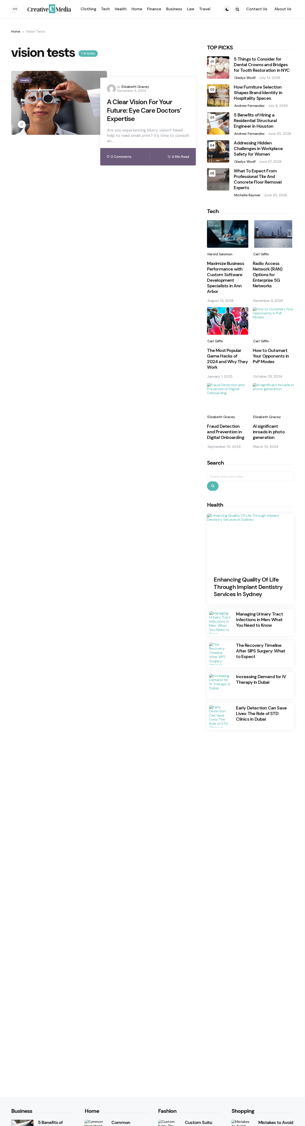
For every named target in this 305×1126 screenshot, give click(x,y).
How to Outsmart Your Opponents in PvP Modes (271, 356)
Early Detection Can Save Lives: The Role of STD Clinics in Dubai (261, 713)
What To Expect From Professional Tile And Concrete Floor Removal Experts (257, 179)
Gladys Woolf (245, 78)
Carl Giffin (261, 254)
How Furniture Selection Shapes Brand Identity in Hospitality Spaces (258, 92)
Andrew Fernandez (249, 106)
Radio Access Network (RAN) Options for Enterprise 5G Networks (267, 275)
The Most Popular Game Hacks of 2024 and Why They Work (227, 359)
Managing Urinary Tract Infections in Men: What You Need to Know (259, 619)
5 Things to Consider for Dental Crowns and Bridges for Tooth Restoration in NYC (262, 64)
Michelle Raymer (247, 195)
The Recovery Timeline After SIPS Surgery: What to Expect (260, 651)
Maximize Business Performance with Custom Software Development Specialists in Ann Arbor (225, 277)
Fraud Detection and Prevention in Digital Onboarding (225, 431)
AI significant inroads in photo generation (269, 431)
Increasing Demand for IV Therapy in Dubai (261, 679)
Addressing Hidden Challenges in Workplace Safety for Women (258, 148)
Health (25, 80)
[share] (21, 124)
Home (15, 31)
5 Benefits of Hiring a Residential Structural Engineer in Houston (255, 120)
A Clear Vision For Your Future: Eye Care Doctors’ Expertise (144, 110)
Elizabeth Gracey (135, 87)
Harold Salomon (219, 254)
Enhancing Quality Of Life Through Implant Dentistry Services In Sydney (248, 587)
